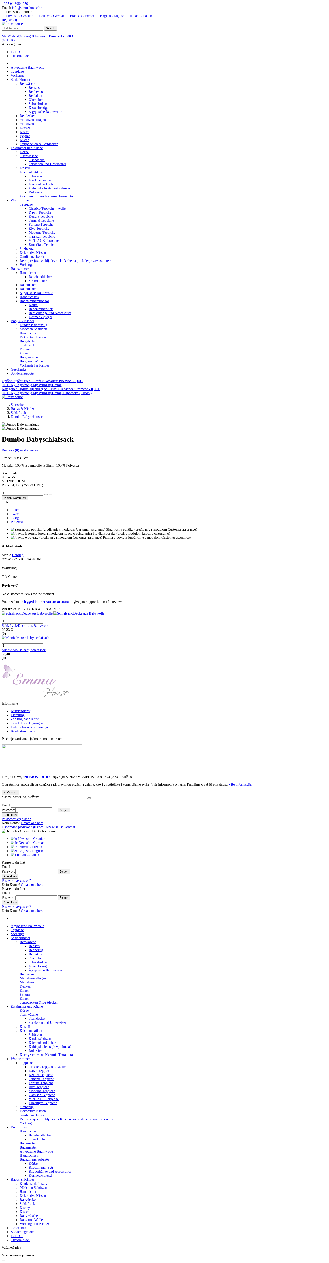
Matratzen (27, 124)
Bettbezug (36, 91)
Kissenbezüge (38, 108)
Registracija (10, 20)
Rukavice (35, 192)
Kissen (24, 132)
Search (50, 28)
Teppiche (26, 204)
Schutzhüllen (38, 104)
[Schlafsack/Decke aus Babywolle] (164, 613)
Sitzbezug (27, 248)
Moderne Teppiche (42, 232)
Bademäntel (28, 289)
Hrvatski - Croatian (19, 16)
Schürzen (35, 176)
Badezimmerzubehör (34, 301)
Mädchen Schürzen (33, 329)
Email (6, 805)
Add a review (29, 450)
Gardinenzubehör (32, 257)
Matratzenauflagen (33, 120)
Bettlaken (35, 95)
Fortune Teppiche (41, 224)
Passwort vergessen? (16, 819)
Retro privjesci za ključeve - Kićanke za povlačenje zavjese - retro (66, 261)
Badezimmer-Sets (41, 309)
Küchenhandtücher (42, 184)
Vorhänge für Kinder (34, 365)
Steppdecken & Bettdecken (39, 144)
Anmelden (10, 814)
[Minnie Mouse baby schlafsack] (164, 638)
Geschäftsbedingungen (27, 723)
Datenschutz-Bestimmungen (31, 727)
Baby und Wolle (31, 361)
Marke (6, 555)
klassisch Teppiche (42, 236)
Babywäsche (29, 357)
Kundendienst (20, 711)
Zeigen (64, 810)
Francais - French (82, 16)
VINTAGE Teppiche (44, 240)
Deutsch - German (52, 16)
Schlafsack (27, 345)
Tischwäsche (29, 156)
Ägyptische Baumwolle (45, 112)
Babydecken (28, 341)
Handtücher (28, 273)
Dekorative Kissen (33, 252)
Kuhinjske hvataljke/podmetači (50, 188)
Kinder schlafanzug (33, 325)
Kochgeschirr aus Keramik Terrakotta (46, 196)
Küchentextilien (31, 172)
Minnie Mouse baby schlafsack (24, 650)
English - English (112, 16)
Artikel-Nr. (9, 559)
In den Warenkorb (15, 498)
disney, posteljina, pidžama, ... (23, 797)
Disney (25, 349)
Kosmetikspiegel (40, 317)
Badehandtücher (40, 277)
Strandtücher (38, 281)
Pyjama (25, 136)
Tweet (15, 514)
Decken (25, 128)
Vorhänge (26, 265)
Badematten (28, 285)
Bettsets (34, 87)
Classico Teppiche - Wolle (47, 208)
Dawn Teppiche (40, 212)
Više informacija (240, 784)
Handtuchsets (29, 297)
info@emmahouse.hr (26, 8)
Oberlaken (36, 100)
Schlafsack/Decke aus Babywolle (25, 625)
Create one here (32, 823)
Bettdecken (28, 116)
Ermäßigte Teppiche (43, 244)
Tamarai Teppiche (41, 220)
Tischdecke (37, 160)
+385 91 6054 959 (15, 4)
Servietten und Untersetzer (47, 164)
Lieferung (18, 715)
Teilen (15, 510)
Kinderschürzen (40, 180)
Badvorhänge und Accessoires (50, 313)
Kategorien (10, 389)
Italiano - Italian (140, 16)
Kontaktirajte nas (23, 731)
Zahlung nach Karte (25, 719)
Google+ (17, 518)
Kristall (25, 168)
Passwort (8, 810)
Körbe (24, 152)
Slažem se (10, 792)
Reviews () (11, 450)
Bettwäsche (28, 83)
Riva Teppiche (39, 228)
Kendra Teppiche (41, 216)
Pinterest (17, 522)
